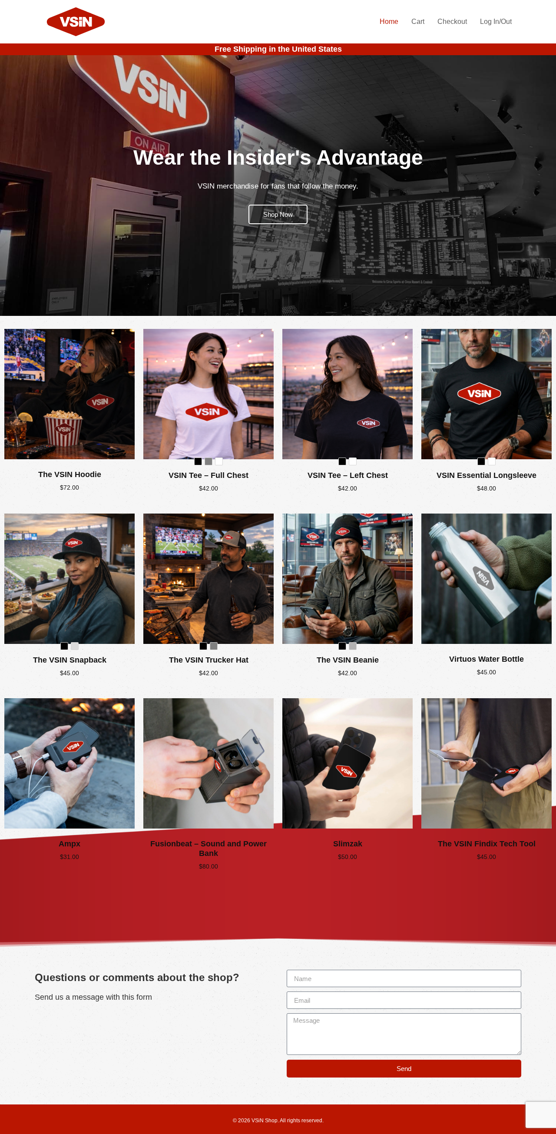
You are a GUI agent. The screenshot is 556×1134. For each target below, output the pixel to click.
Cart (417, 21)
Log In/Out (496, 21)
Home (389, 21)
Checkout (452, 21)
